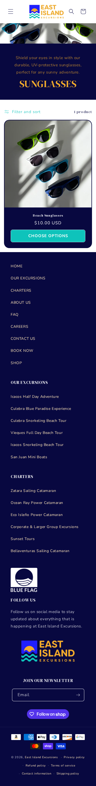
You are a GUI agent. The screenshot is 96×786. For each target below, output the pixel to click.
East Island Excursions (41, 757)
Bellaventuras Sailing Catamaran (40, 550)
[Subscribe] (78, 695)
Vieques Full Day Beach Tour (37, 432)
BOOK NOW (22, 350)
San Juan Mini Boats (29, 457)
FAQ (15, 314)
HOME (16, 266)
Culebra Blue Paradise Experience (41, 408)
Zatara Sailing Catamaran (33, 490)
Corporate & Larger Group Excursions (45, 526)
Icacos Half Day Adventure (35, 396)
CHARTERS (21, 290)
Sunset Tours (23, 538)
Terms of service (63, 766)
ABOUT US (21, 302)
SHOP (16, 362)
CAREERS (19, 326)
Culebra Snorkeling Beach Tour (38, 420)
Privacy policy (74, 757)
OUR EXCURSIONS (28, 278)
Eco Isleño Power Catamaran (37, 514)
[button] (11, 11)
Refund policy (36, 766)
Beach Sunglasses (48, 216)
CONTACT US (23, 338)
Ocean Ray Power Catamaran (37, 502)
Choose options (48, 235)
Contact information (36, 774)
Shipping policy (68, 774)
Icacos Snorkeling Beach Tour (37, 444)
